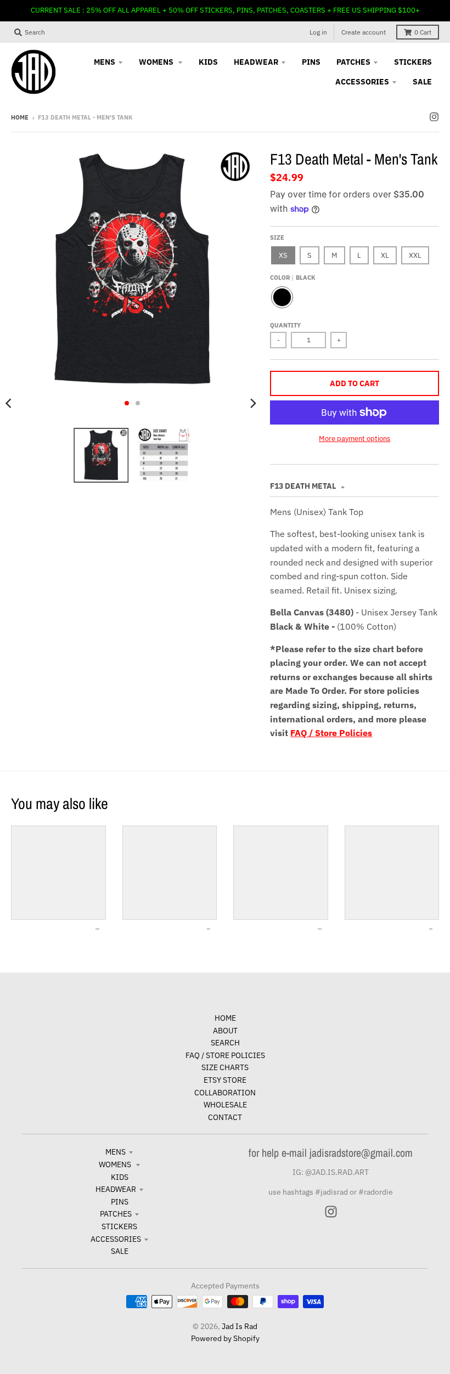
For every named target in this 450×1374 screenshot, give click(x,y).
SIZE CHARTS (225, 1067)
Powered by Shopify (225, 1338)
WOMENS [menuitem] (157, 62)
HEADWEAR (115, 1189)
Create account (363, 32)
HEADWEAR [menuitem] (256, 62)
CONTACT (225, 1117)
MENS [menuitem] (104, 62)
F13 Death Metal (304, 486)
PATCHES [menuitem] (353, 62)
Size (277, 237)
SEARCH (225, 1043)
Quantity (285, 325)
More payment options (354, 438)
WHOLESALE (225, 1105)
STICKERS (119, 1226)
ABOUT (225, 1031)
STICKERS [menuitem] (413, 62)
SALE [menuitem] (422, 82)
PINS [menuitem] (311, 62)
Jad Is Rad (239, 1326)
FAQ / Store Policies (331, 732)
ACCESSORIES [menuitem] (362, 82)
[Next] (252, 403)
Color (293, 277)
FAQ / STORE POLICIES (225, 1055)
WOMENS (116, 1164)
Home (20, 117)
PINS (119, 1202)
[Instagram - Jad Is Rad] (434, 117)
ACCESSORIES (116, 1239)
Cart (422, 32)
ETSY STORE (225, 1080)
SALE (119, 1251)
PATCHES (116, 1214)
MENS (115, 1152)
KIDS (119, 1177)
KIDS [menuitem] (208, 62)
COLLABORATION (225, 1093)
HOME (225, 1018)
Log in (318, 32)
